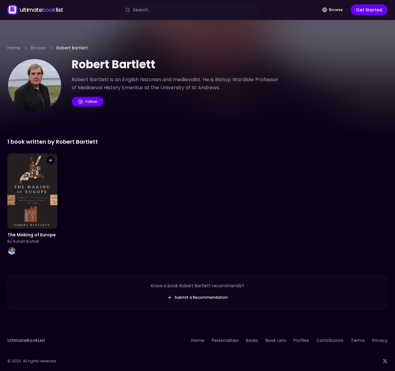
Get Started (369, 10)
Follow (91, 101)
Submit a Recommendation (201, 297)
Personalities (225, 340)
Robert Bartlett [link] (72, 48)
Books (252, 340)
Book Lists (276, 340)
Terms (358, 340)
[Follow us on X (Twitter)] (385, 361)
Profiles (301, 340)
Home (13, 48)
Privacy (380, 340)
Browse (336, 9)
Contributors (329, 340)
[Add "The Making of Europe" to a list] (50, 160)
